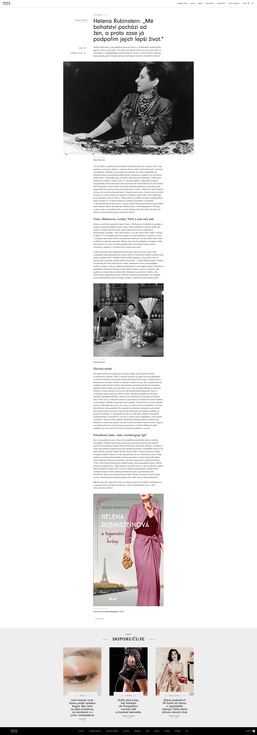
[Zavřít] (255, 733)
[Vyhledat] (252, 3)
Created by (249, 731)
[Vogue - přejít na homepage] (6, 3)
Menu (245, 3)
